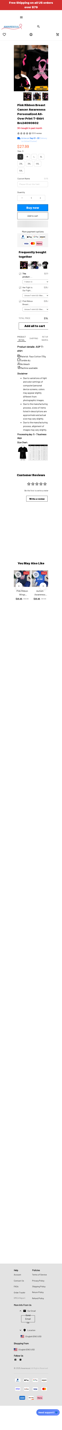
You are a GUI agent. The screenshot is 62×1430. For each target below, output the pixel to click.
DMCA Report (19, 1298)
